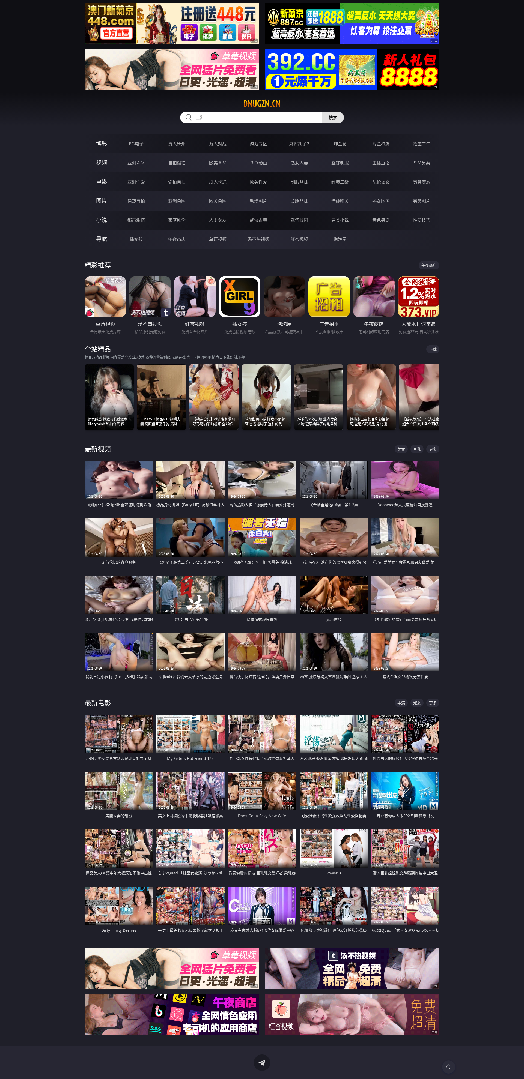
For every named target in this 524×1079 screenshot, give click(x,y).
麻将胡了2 (299, 144)
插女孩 (136, 239)
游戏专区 (258, 144)
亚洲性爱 (136, 182)
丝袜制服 (340, 163)
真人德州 (177, 144)
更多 (433, 449)
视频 (101, 162)
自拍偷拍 (177, 163)
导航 (101, 239)
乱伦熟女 (381, 182)
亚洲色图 (177, 201)
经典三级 (340, 182)
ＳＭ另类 (421, 163)
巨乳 (417, 449)
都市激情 (136, 220)
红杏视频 (299, 239)
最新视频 (98, 448)
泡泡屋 (340, 239)
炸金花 (340, 144)
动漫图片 (258, 201)
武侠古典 (258, 220)
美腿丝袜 (299, 201)
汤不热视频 (258, 239)
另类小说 (340, 220)
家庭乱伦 (177, 220)
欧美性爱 (258, 182)
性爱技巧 (421, 220)
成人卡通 (218, 182)
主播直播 (381, 163)
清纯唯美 (340, 201)
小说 (101, 220)
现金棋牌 (381, 144)
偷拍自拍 (177, 182)
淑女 (417, 702)
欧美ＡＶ (218, 163)
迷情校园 (299, 220)
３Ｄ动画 (258, 163)
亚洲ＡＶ (136, 163)
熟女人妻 (299, 163)
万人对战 (218, 144)
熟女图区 (381, 201)
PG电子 (136, 144)
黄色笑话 (381, 220)
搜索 (333, 118)
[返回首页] (448, 1067)
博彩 (101, 143)
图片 (101, 201)
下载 (433, 349)
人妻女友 (218, 220)
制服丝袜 (299, 182)
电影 (101, 181)
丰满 (401, 702)
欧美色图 (218, 201)
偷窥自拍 (136, 201)
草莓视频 (218, 239)
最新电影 (98, 702)
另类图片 (421, 201)
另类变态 (421, 182)
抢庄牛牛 (421, 144)
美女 (401, 449)
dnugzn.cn (262, 103)
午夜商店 (177, 239)
